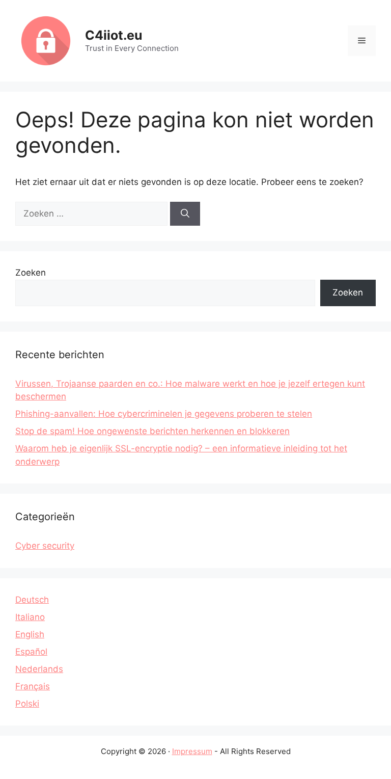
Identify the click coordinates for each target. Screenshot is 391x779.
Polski (27, 704)
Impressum (192, 751)
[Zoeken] (185, 214)
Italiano (30, 617)
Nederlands (39, 669)
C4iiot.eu (114, 35)
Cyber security (44, 546)
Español (31, 652)
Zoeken (30, 272)
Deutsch (32, 600)
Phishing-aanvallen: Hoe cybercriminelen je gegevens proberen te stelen (163, 414)
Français (32, 686)
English (29, 634)
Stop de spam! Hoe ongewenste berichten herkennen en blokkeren (152, 431)
